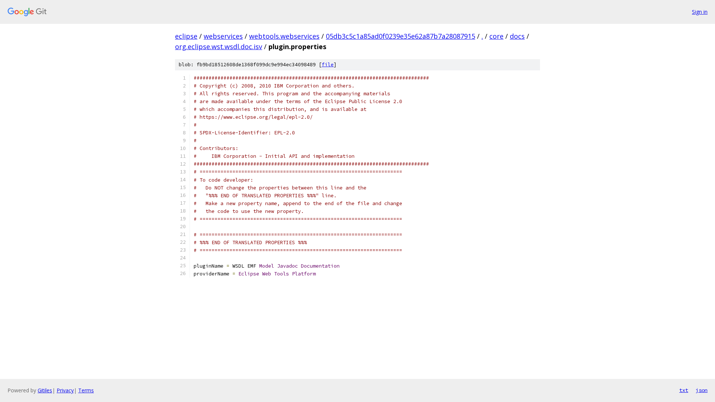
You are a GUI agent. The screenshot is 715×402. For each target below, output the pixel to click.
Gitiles (45, 390)
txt (683, 390)
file (328, 64)
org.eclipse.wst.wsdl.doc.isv (218, 46)
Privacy (65, 390)
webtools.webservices (284, 36)
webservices (223, 36)
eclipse (186, 36)
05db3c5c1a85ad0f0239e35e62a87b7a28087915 (400, 36)
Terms (86, 390)
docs (517, 36)
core (496, 36)
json (702, 390)
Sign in (700, 11)
